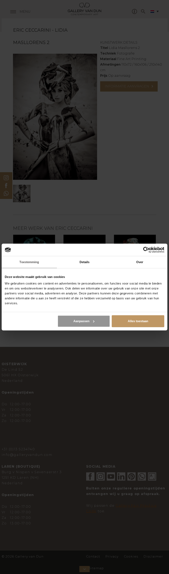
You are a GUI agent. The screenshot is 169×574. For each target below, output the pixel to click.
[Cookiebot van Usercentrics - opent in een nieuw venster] (146, 250)
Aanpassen (81, 321)
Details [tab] (85, 262)
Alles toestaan (138, 321)
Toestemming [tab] (29, 262)
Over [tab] (139, 262)
